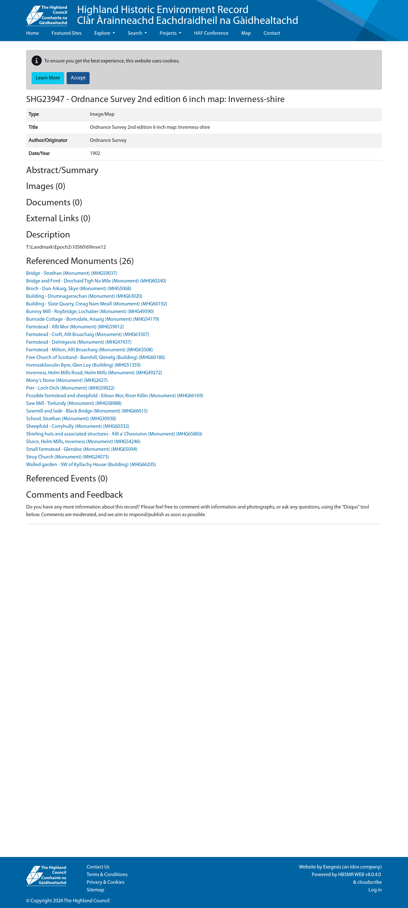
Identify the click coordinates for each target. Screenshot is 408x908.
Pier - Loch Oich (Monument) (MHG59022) (70, 388)
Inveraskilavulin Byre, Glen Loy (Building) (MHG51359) (83, 365)
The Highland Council (87, 901)
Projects (169, 33)
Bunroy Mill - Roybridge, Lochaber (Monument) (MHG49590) (90, 311)
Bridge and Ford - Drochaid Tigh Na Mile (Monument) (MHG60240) (96, 281)
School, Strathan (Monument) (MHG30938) (71, 418)
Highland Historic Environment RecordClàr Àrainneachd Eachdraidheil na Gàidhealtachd (187, 15)
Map (246, 33)
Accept (78, 78)
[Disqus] (204, 609)
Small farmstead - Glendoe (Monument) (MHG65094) (81, 449)
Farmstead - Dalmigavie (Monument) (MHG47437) (79, 342)
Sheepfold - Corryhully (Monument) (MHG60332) (77, 426)
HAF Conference (211, 33)
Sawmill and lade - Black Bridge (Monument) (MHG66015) (87, 411)
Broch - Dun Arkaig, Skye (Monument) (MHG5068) (78, 288)
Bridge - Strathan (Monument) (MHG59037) (71, 273)
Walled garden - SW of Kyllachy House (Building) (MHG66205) (91, 464)
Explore (102, 33)
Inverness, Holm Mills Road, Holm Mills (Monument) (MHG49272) (94, 373)
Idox (354, 867)
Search (135, 33)
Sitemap (95, 890)
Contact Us (98, 867)
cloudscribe (369, 882)
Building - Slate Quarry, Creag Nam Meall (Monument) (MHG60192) (96, 304)
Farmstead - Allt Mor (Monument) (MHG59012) (75, 327)
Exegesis (332, 867)
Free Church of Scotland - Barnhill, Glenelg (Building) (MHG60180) (95, 357)
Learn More (48, 78)
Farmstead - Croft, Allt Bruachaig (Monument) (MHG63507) (87, 334)
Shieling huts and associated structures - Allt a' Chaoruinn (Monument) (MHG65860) (114, 434)
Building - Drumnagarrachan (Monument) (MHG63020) (84, 296)
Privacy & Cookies (105, 882)
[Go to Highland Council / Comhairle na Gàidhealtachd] (46, 13)
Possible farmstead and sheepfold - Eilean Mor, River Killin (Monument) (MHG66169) (114, 396)
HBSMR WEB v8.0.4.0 (360, 874)
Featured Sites (67, 33)
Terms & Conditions (107, 874)
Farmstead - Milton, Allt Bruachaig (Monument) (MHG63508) (89, 350)
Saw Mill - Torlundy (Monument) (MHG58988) (74, 403)
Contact (272, 33)
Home (32, 33)
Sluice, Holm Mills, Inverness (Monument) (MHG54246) (83, 441)
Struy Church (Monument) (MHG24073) (67, 457)
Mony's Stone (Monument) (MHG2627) (67, 380)
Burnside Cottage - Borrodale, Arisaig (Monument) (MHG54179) (92, 319)
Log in (375, 890)
